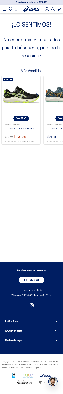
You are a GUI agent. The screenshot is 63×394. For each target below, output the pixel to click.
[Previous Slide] (6, 95)
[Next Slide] (35, 95)
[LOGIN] (46, 9)
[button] (53, 9)
